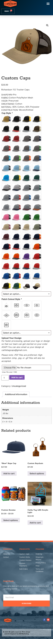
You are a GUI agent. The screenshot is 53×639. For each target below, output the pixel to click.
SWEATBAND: (8, 104)
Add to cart (17, 377)
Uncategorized (19, 386)
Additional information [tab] (16, 394)
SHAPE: (5, 95)
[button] (48, 3)
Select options (37, 473)
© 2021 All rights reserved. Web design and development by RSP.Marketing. (16, 633)
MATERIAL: (6, 107)
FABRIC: (5, 98)
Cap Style (7, 113)
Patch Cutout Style (12, 299)
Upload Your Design (11, 338)
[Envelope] (48, 619)
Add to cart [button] (9, 473)
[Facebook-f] (44, 619)
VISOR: (4, 101)
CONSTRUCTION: (9, 110)
